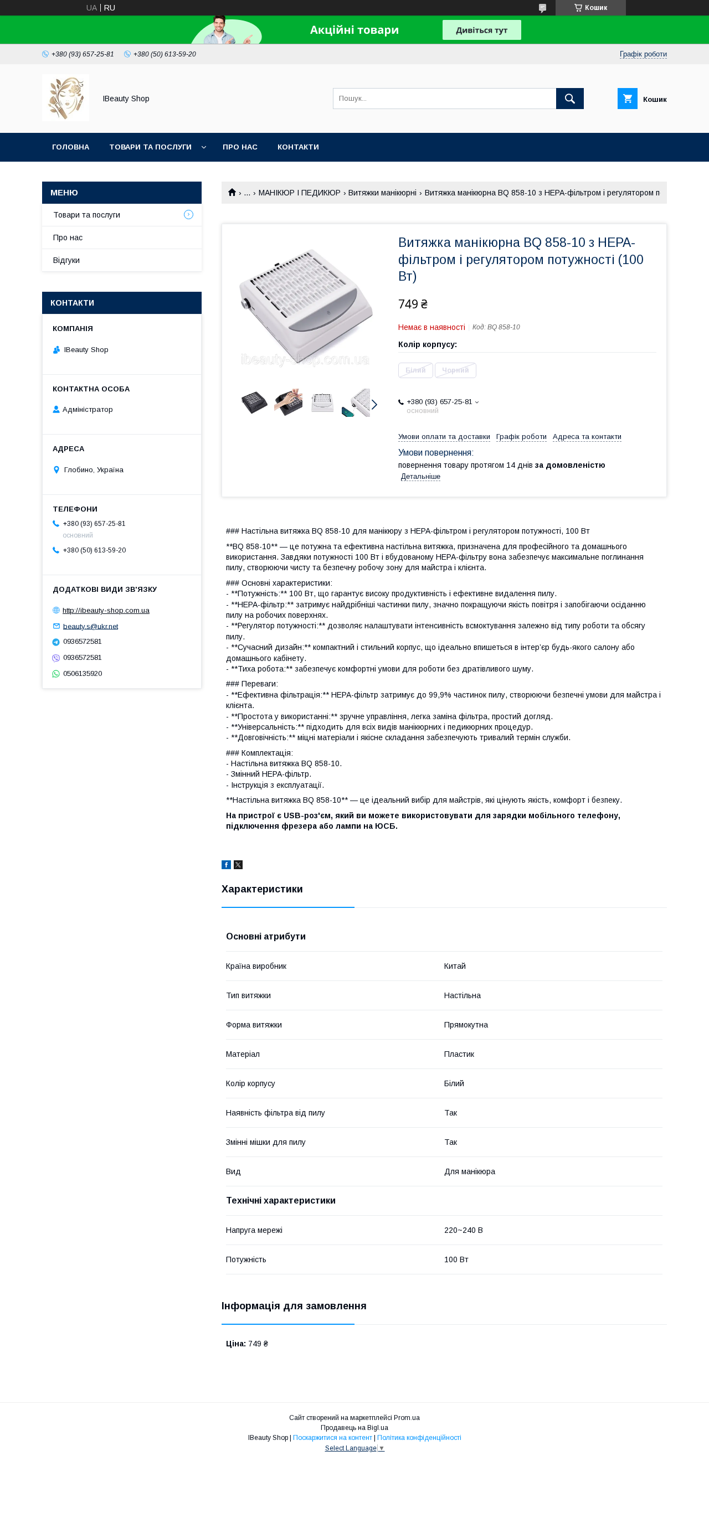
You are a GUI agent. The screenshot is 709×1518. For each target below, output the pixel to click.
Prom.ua (407, 1418)
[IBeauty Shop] (65, 118)
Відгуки (66, 260)
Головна (70, 147)
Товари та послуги (150, 147)
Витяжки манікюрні (382, 192)
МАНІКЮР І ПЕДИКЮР (300, 192)
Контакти (298, 147)
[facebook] (226, 866)
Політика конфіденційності (419, 1438)
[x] (238, 866)
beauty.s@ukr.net (90, 626)
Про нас (240, 147)
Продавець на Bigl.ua (354, 1428)
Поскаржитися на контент (332, 1438)
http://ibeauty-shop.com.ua (106, 610)
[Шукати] (570, 98)
